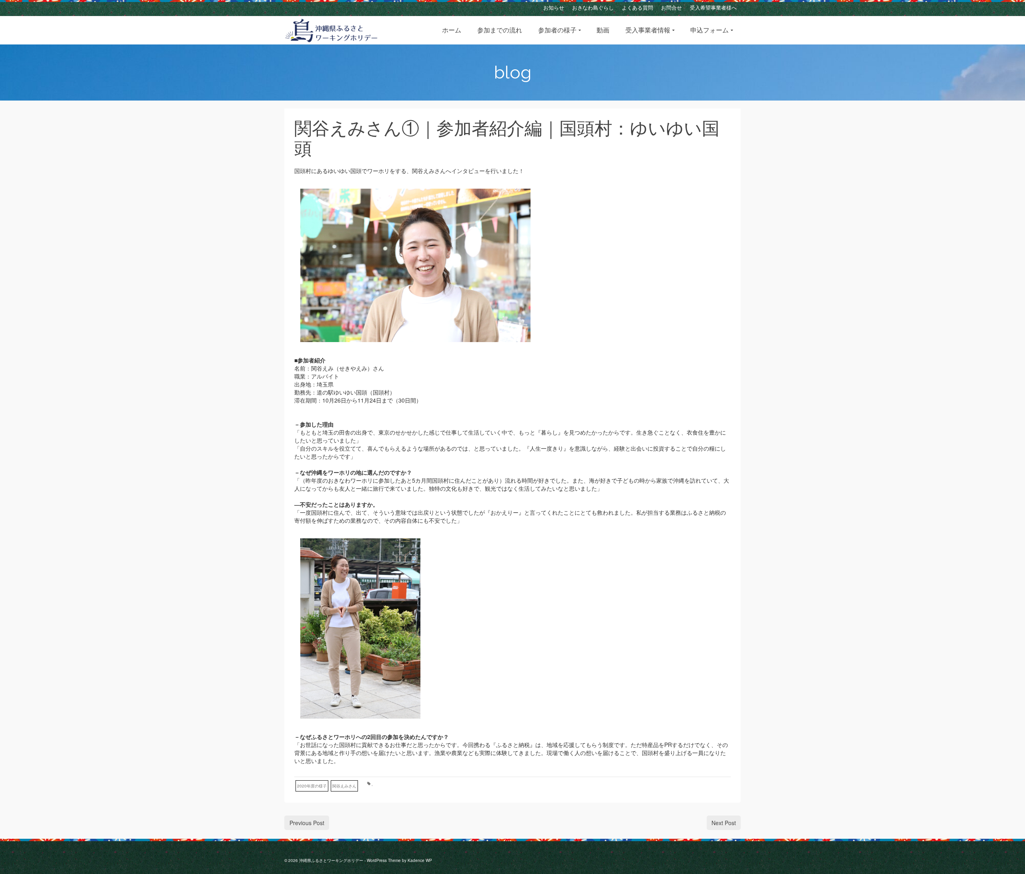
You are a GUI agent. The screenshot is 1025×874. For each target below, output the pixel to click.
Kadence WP (420, 860)
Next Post (723, 823)
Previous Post (306, 823)
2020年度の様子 (312, 786)
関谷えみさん (344, 786)
